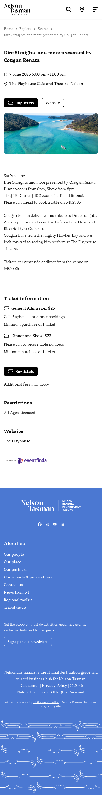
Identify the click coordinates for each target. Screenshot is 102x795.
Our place (12, 562)
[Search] (68, 9)
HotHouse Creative (46, 702)
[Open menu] (95, 9)
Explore (25, 29)
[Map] (82, 9)
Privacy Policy (54, 685)
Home (8, 29)
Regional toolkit (18, 600)
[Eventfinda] (34, 461)
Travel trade (15, 607)
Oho (59, 706)
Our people (14, 554)
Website (53, 102)
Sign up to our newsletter (28, 641)
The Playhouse (17, 441)
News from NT (17, 592)
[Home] (15, 9)
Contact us (13, 584)
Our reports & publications (28, 577)
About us (14, 543)
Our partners (15, 569)
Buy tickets (24, 102)
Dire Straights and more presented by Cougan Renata (46, 35)
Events (43, 29)
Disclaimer (29, 685)
